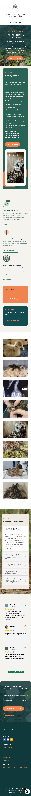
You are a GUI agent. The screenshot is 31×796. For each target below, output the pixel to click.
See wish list (7, 279)
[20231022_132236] (15, 478)
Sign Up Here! (7, 224)
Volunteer (6, 760)
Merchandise (6, 757)
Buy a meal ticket (8, 754)
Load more (15, 668)
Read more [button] (8, 620)
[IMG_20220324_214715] (15, 356)
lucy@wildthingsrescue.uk (20, 695)
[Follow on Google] (8, 739)
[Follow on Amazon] (11, 739)
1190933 (22, 790)
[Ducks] (15, 498)
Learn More (11, 298)
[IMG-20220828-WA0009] (15, 417)
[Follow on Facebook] (4, 739)
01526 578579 (15, 16)
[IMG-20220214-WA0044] (15, 397)
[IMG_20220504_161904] (15, 376)
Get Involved (10, 715)
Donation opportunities (13, 708)
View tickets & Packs (10, 251)
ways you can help (14, 321)
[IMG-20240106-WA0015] (15, 458)
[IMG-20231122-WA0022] (15, 437)
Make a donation (15, 58)
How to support (7, 747)
